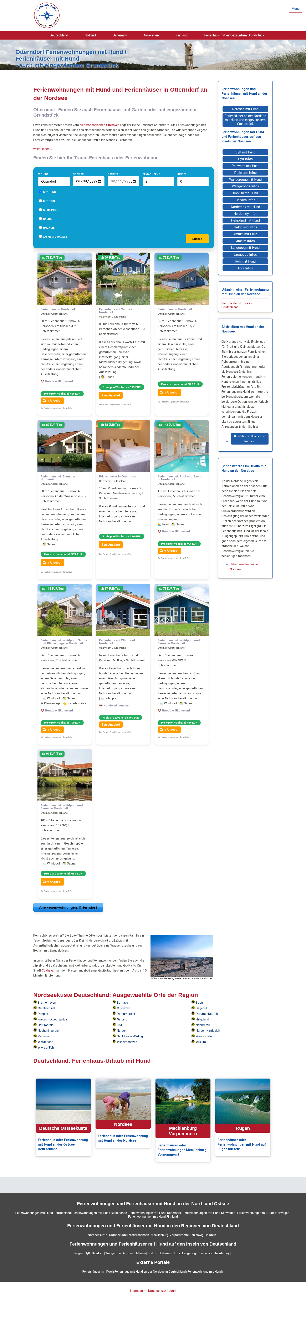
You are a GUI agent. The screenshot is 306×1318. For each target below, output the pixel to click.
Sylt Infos (245, 159)
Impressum (138, 1291)
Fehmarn (166, 1253)
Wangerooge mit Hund (245, 180)
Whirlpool (50, 210)
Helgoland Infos (245, 227)
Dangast (43, 1013)
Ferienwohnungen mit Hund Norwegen (263, 1213)
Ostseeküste (118, 1235)
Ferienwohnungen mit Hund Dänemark (155, 1213)
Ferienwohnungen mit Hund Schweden (209, 1213)
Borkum (153, 1253)
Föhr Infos (245, 268)
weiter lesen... (42, 149)
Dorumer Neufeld (207, 1013)
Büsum (200, 1002)
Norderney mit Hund (245, 207)
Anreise (78, 173)
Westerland (45, 1042)
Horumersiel (46, 1025)
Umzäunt (49, 228)
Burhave (122, 1002)
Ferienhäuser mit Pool (97, 1271)
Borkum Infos (245, 200)
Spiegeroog (205, 1253)
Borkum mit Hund (245, 193)
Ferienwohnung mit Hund (205, 1271)
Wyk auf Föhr (46, 1047)
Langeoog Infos (245, 255)
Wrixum (201, 1042)
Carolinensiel (46, 1008)
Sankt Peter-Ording (130, 1036)
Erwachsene (151, 174)
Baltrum (140, 1253)
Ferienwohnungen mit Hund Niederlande (100, 1213)
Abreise (113, 173)
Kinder (182, 174)
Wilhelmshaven (127, 1042)
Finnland (182, 35)
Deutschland (59, 35)
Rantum (43, 1036)
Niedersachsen (139, 1235)
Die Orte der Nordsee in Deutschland (237, 305)
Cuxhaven (112, 125)
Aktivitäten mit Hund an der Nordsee (250, 439)
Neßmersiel (203, 1025)
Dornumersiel (126, 1013)
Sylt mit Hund (245, 152)
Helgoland (202, 1019)
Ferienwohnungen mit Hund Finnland (153, 1216)
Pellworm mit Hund (245, 166)
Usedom (97, 1253)
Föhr (177, 1253)
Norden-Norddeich (208, 1030)
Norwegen (151, 35)
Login (172, 1291)
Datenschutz (157, 1291)
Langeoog (189, 1253)
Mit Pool (49, 201)
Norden (122, 1030)
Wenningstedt (205, 1036)
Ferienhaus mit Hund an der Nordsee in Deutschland (150, 1271)
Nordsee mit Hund (245, 109)
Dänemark (120, 35)
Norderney (222, 1253)
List (119, 1025)
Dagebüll (201, 1008)
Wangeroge (113, 1253)
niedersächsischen (92, 125)
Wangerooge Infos (245, 186)
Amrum (128, 1253)
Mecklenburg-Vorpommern (169, 1235)
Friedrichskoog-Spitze (52, 1019)
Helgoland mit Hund (245, 220)
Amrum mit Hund (245, 234)
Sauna (47, 219)
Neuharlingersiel (48, 1030)
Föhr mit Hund (245, 261)
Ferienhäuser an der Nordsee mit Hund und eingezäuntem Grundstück (245, 120)
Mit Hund (49, 192)
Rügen (79, 1253)
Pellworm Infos (245, 173)
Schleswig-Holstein (203, 1235)
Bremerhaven (47, 1002)
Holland (90, 35)
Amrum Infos (245, 241)
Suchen (197, 238)
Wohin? (43, 174)
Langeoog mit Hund (245, 248)
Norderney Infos (245, 214)
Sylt (87, 1253)
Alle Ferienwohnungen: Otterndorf (68, 907)
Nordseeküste (97, 1235)
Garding (122, 1019)
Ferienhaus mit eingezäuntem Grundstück (234, 35)
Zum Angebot (52, 400)
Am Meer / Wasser (54, 236)
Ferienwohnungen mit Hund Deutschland (43, 1213)
